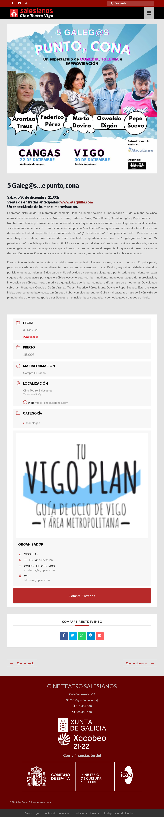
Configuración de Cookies (119, 813)
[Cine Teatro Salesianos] (63, 13)
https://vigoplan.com (37, 580)
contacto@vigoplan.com (39, 570)
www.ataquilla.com (76, 202)
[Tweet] (73, 636)
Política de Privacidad (57, 813)
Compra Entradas (34, 372)
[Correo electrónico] (100, 636)
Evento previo (25, 663)
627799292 (46, 560)
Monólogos (33, 423)
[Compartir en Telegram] (91, 636)
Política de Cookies (87, 813)
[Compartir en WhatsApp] (82, 636)
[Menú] (149, 13)
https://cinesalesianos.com (51, 402)
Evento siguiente (136, 663)
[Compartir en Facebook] (64, 636)
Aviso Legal (45, 802)
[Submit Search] (110, 3)
